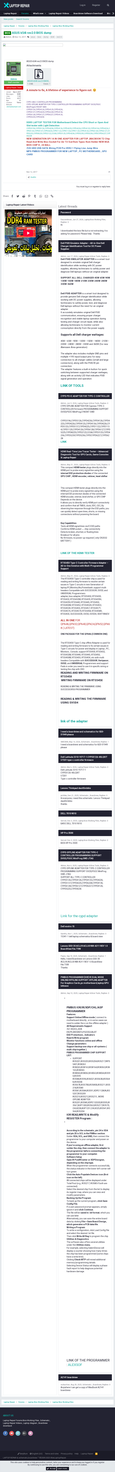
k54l (52, 37)
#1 (109, 172)
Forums (25, 13)
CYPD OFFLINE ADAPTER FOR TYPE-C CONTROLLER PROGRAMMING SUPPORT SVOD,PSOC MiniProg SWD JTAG (81, 855)
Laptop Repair (10, 13)
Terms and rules (52, 1454)
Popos (63, 956)
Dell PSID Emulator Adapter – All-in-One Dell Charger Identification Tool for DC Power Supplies (83, 246)
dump (46, 37)
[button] (45, 13)
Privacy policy (66, 1454)
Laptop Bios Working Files (94, 220)
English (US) (37, 1454)
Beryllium (23, 1454)
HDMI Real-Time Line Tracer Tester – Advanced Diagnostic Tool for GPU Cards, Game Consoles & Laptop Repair (85, 454)
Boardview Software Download (88, 13)
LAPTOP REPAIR (9, 1458)
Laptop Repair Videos (59, 13)
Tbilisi (19, 102)
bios (39, 37)
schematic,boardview (28, 1458)
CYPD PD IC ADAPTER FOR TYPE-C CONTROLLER (85, 396)
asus (33, 37)
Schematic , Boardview (90, 742)
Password (66, 212)
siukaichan (65, 1385)
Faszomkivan (66, 220)
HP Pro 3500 (67, 833)
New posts (8, 19)
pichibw (64, 795)
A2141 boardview (69, 1377)
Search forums (22, 19)
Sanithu (64, 934)
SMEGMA (64, 742)
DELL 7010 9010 (68, 813)
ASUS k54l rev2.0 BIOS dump (28, 33)
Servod (63, 821)
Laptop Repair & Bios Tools (89, 256)
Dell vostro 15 (67, 926)
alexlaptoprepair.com (14, 107)
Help (77, 1454)
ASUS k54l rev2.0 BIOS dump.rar (42, 81)
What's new (38, 13)
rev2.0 (59, 37)
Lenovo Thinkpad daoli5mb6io (76, 788)
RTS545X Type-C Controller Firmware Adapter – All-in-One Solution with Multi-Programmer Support (84, 566)
